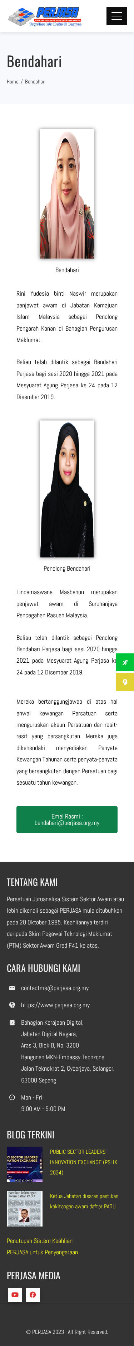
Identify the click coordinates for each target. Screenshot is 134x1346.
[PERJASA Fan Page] (33, 1295)
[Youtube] (15, 1295)
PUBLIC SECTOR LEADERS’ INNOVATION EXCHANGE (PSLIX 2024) (83, 1162)
